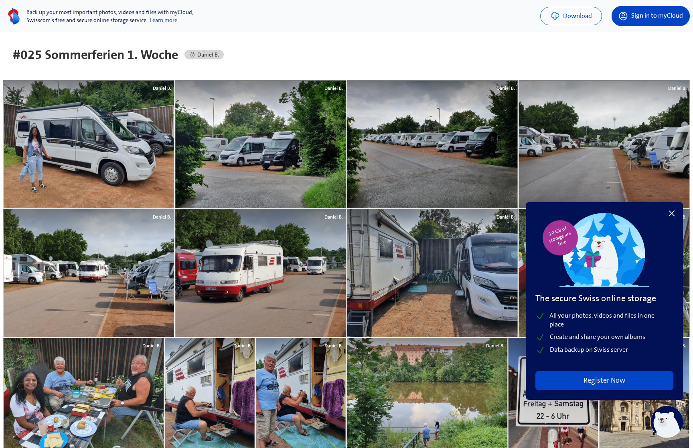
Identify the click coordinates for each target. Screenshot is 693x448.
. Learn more (162, 20)
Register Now (604, 380)
